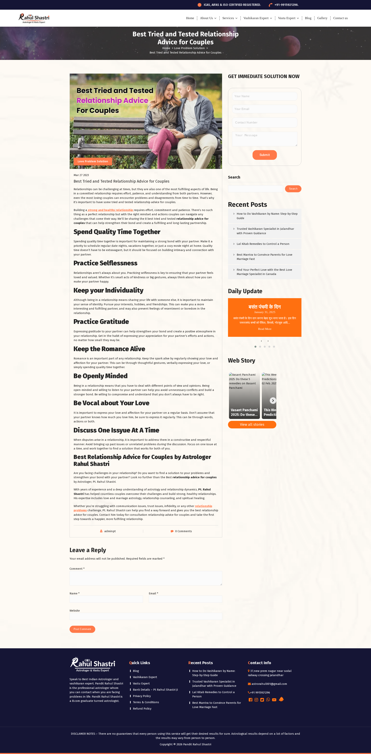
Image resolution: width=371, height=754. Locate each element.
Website (75, 610)
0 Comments (183, 531)
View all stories (252, 424)
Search (234, 177)
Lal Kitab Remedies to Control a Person (263, 244)
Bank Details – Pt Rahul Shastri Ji (155, 689)
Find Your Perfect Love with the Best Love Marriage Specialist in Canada (264, 272)
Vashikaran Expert (256, 18)
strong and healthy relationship (110, 210)
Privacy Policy (142, 696)
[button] (255, 347)
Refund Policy (142, 708)
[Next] (273, 400)
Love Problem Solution (189, 48)
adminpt (110, 531)
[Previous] (231, 400)
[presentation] (261, 341)
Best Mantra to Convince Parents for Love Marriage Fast (264, 257)
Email (153, 593)
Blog (308, 18)
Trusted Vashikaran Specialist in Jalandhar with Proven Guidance (265, 231)
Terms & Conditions (146, 702)
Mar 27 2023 (81, 175)
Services (228, 18)
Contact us (340, 18)
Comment (77, 568)
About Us (206, 18)
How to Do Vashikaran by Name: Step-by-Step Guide (267, 216)
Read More (264, 328)
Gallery (322, 18)
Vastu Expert (286, 18)
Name (75, 593)
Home (190, 18)
